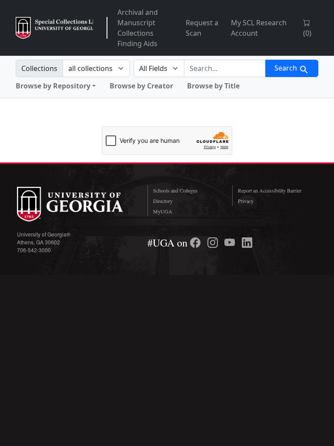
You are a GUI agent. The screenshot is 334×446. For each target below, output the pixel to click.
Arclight (54, 28)
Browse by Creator (141, 86)
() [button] (307, 33)
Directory (163, 200)
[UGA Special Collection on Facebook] (196, 243)
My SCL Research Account (259, 28)
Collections (39, 68)
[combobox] (224, 68)
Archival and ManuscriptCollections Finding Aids (137, 27)
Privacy (246, 200)
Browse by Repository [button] (53, 86)
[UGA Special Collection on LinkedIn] (247, 243)
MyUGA (162, 211)
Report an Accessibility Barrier (269, 190)
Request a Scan (202, 28)
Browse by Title (213, 86)
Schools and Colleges (175, 190)
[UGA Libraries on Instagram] (213, 243)
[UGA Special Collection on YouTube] (230, 243)
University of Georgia (75, 204)
